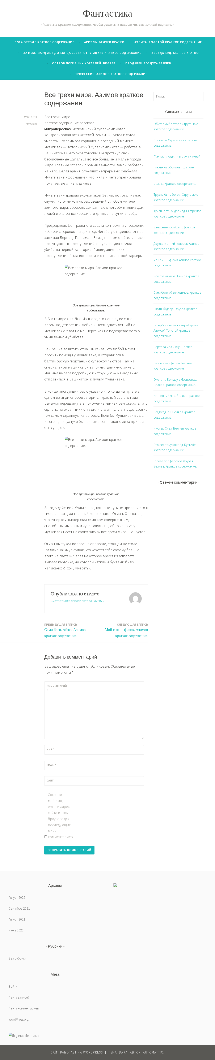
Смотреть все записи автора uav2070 (77, 601)
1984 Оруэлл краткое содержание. (45, 42)
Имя (50, 749)
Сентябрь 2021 (19, 908)
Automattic (153, 1052)
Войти (13, 986)
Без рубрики (17, 958)
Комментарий (57, 688)
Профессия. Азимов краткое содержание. (111, 74)
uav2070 (31, 124)
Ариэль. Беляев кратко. (104, 42)
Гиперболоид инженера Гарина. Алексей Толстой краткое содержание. (176, 330)
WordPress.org (19, 1019)
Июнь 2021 (16, 930)
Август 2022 (17, 897)
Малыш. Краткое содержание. (174, 183)
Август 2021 (17, 919)
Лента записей (19, 997)
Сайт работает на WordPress (77, 1052)
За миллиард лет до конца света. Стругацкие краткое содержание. (83, 53)
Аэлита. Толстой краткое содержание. (168, 42)
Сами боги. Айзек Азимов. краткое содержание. (65, 630)
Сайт (50, 780)
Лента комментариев (24, 1008)
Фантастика (107, 14)
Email (51, 765)
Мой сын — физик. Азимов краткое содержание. (126, 630)
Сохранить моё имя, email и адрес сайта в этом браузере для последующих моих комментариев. (59, 815)
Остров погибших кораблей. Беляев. (84, 63)
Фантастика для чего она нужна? (176, 156)
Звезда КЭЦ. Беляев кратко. (175, 53)
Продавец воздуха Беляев (148, 63)
